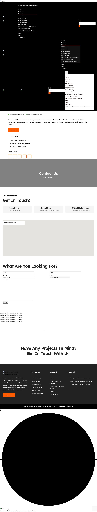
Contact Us (21, 37)
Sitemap (71, 406)
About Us (21, 11)
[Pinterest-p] (86, 5)
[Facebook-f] (75, 5)
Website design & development (27, 26)
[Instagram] (20, 156)
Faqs (19, 33)
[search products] (80, 21)
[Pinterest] (15, 156)
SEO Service (22, 16)
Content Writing (22, 22)
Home (20, 9)
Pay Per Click (22, 24)
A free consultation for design (11, 313)
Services (20, 13)
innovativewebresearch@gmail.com (50, 210)
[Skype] (92, 5)
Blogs (19, 35)
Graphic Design (22, 20)
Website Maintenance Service (26, 31)
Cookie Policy (32, 511)
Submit (5, 302)
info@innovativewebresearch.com (74, 107)
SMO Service (22, 18)
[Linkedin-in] (80, 5)
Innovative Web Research (59, 406)
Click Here (9, 395)
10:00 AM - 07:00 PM (14, 210)
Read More (13, 130)
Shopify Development (24, 28)
